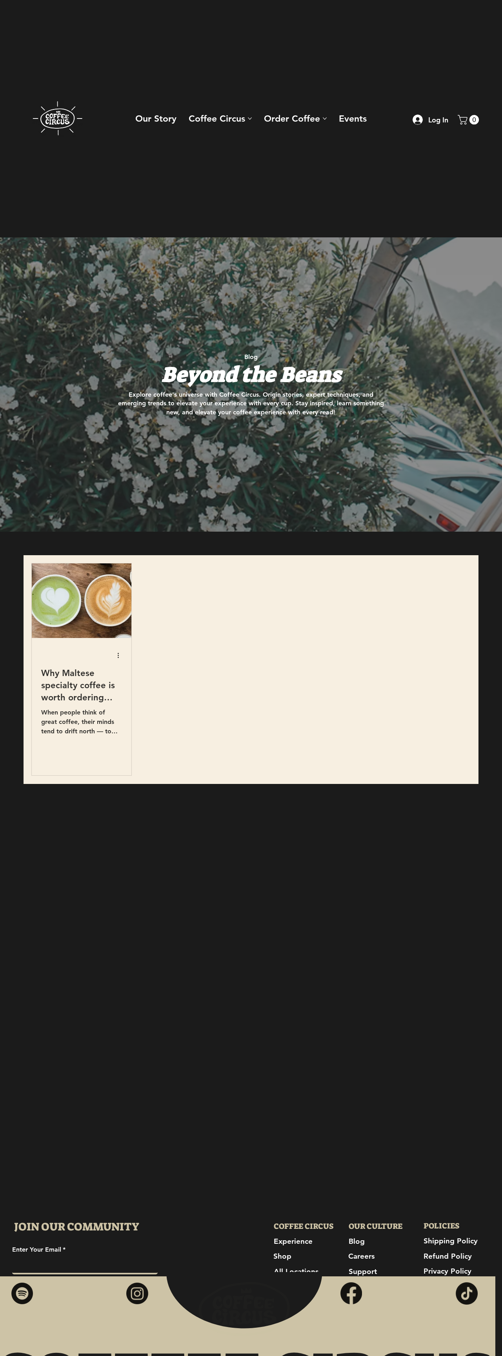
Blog (357, 1241)
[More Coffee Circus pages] (250, 118)
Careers (361, 1256)
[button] (469, 119)
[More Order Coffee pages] (325, 118)
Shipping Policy (451, 1240)
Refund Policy (448, 1256)
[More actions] (121, 655)
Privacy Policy (447, 1271)
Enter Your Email (38, 1249)
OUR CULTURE (375, 1226)
